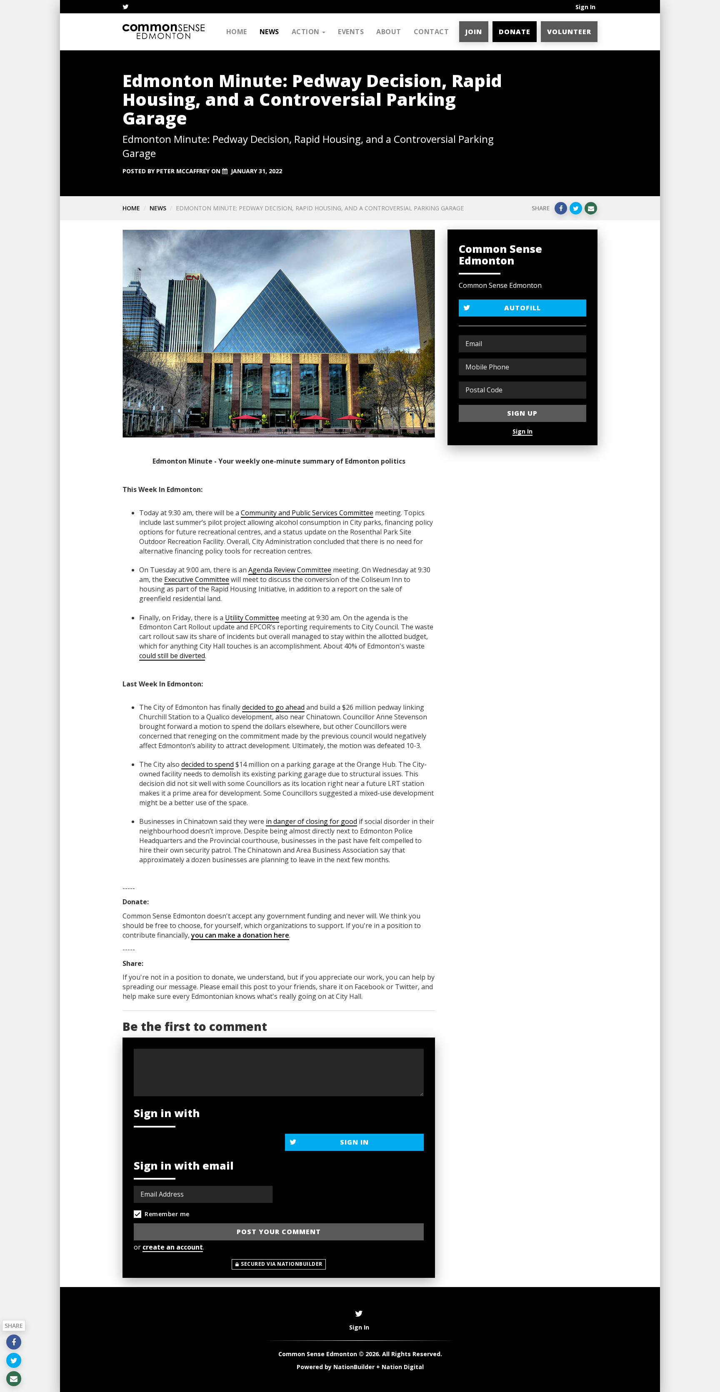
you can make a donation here (240, 935)
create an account (172, 1247)
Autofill (522, 307)
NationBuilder (354, 1367)
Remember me (167, 1214)
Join (473, 31)
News (269, 31)
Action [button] (307, 31)
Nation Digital (403, 1367)
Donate (514, 31)
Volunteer (569, 31)
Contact (431, 31)
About (388, 31)
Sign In (585, 7)
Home (236, 31)
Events (351, 31)
